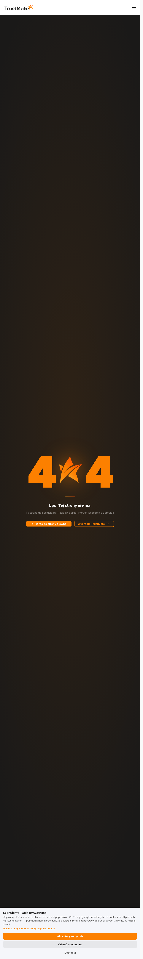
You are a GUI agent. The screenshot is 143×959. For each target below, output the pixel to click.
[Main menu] (134, 7)
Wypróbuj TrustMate (91, 523)
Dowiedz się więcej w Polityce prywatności (29, 928)
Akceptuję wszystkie (70, 936)
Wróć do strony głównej (51, 523)
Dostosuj (70, 952)
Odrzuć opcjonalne (70, 944)
